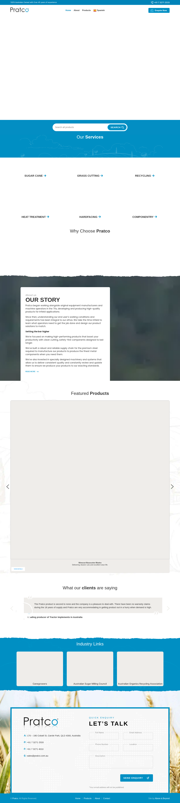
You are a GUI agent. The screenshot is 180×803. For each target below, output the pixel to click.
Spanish (101, 10)
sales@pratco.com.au (37, 756)
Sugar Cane (33, 175)
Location (133, 744)
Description (100, 756)
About (76, 10)
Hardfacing (88, 216)
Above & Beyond (162, 798)
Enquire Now (161, 10)
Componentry (143, 216)
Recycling (143, 175)
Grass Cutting (88, 175)
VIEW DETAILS (18, 569)
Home (68, 10)
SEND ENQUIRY (133, 778)
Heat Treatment (34, 216)
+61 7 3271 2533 (162, 2)
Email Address (135, 732)
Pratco (15, 798)
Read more (30, 371)
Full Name (99, 732)
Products (86, 10)
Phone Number (101, 744)
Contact (106, 798)
